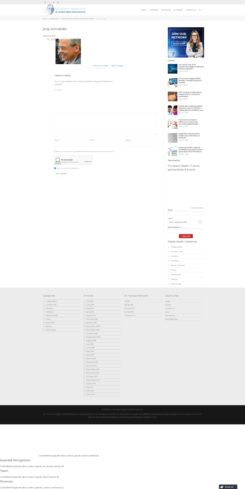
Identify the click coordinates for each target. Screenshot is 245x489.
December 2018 (93, 326)
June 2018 (90, 348)
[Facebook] (49, 2)
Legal (167, 301)
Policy (173, 270)
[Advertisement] (138, 96)
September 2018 (93, 337)
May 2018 (90, 351)
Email (92, 140)
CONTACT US (191, 10)
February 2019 (92, 319)
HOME (143, 10)
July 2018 (89, 344)
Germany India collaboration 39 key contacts (77, 19)
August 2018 (91, 341)
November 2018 (92, 330)
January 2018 (91, 366)
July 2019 (89, 301)
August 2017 (91, 384)
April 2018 (90, 355)
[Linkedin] (54, 2)
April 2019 (90, 312)
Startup (174, 279)
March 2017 (90, 394)
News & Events (178, 265)
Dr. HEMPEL (178, 10)
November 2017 (92, 373)
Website (128, 140)
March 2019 (90, 315)
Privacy (168, 305)
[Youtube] (58, 2)
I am (170, 218)
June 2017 (90, 391)
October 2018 (92, 333)
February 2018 (92, 362)
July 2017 (89, 387)
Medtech (175, 261)
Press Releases (171, 319)
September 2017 (93, 380)
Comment (58, 90)
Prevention (176, 274)
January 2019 (91, 323)
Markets (174, 256)
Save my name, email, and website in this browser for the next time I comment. (85, 151)
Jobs (167, 312)
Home (45, 19)
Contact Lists (177, 251)
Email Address (175, 227)
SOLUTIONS (165, 10)
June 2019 (90, 305)
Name (56, 140)
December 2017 (92, 369)
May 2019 (90, 308)
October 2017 (91, 376)
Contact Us (169, 308)
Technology (176, 284)
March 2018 (91, 358)
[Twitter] (45, 2)
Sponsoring (170, 315)
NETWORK (154, 10)
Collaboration (54, 19)
